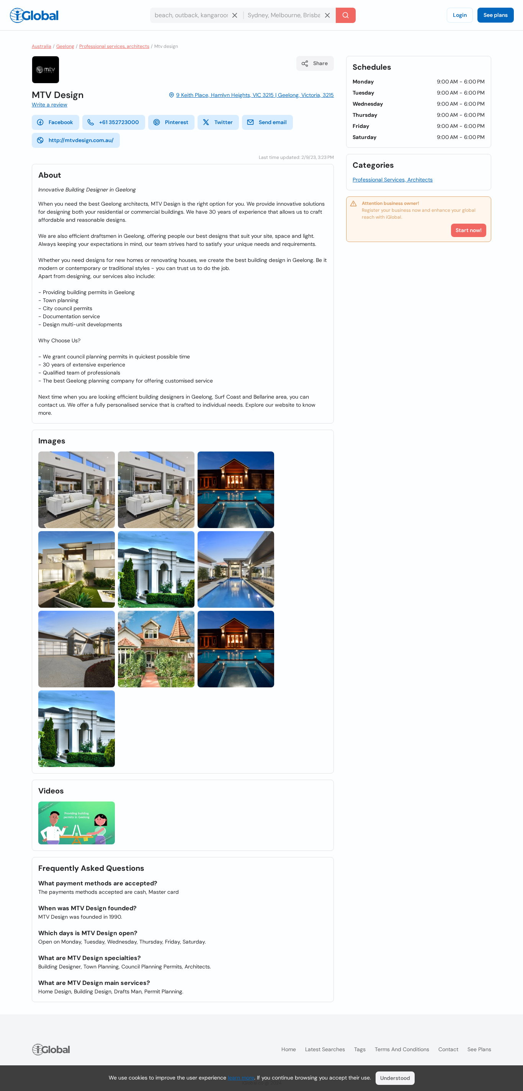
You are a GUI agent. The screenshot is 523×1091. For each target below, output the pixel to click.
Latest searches (325, 1049)
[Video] (76, 823)
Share (320, 63)
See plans (496, 14)
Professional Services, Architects (393, 179)
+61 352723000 (119, 122)
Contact (448, 1049)
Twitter (223, 122)
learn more (241, 1077)
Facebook (61, 122)
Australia (41, 46)
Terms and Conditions (402, 1049)
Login (460, 14)
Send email (273, 122)
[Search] (346, 15)
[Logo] (34, 15)
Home (288, 1049)
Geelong (65, 46)
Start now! (469, 230)
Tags (360, 1049)
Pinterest (176, 122)
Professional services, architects (114, 46)
